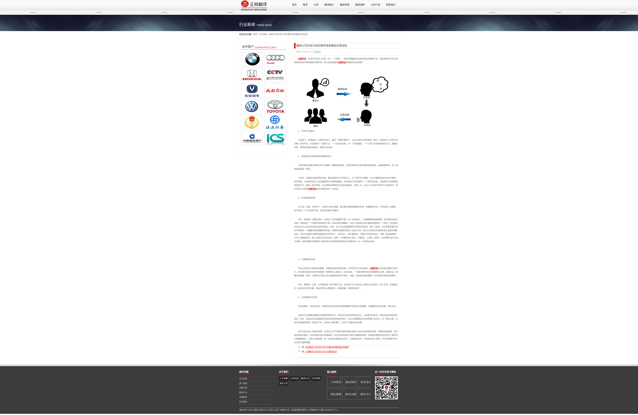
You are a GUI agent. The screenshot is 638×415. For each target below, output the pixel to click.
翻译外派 (243, 392)
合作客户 (248, 46)
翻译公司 (305, 378)
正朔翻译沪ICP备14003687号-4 (322, 410)
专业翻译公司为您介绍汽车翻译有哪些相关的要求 (327, 347)
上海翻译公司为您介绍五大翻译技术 (321, 352)
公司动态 (294, 378)
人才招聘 (284, 378)
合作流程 (243, 379)
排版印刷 (243, 388)
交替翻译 (243, 397)
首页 (255, 34)
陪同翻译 (243, 402)
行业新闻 (263, 34)
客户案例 (243, 383)
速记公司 (284, 383)
